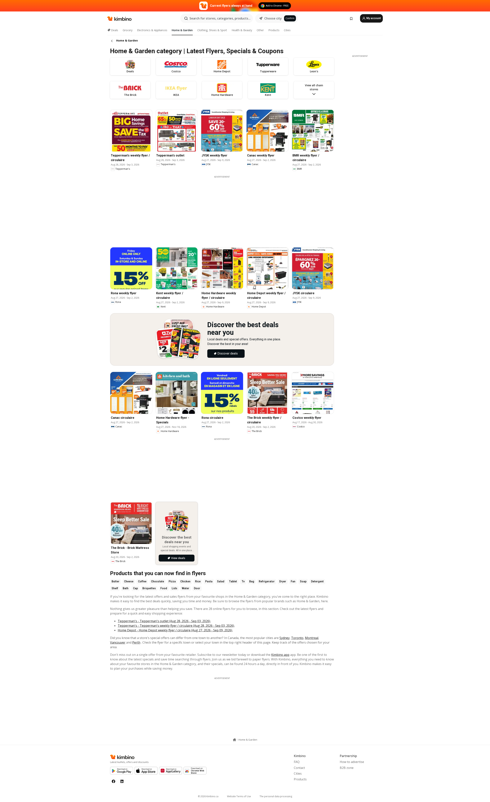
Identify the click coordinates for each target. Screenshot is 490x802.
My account (373, 18)
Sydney (284, 638)
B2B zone (347, 768)
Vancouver (117, 642)
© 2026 (208, 796)
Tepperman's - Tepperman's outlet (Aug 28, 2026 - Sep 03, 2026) (164, 621)
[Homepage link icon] (234, 739)
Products (273, 30)
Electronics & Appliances (152, 30)
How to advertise (352, 762)
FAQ (297, 762)
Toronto (297, 638)
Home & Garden (182, 30)
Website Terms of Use (239, 796)
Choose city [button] (273, 18)
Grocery (127, 30)
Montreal (311, 638)
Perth (136, 642)
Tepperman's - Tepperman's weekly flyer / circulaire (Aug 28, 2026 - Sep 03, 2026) (176, 626)
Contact (299, 768)
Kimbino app (280, 655)
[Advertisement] (222, 467)
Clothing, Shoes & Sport (212, 30)
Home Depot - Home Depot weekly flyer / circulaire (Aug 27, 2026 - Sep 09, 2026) (175, 630)
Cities (287, 30)
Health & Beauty (242, 30)
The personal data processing (276, 796)
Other (260, 30)
